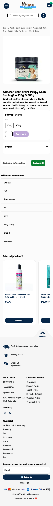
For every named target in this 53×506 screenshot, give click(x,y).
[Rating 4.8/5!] (6, 355)
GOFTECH (30, 498)
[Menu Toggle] (6, 6)
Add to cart (21, 134)
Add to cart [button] (19, 320)
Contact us (31, 382)
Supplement (8, 449)
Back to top (43, 336)
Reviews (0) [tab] (38, 163)
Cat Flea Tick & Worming (14, 425)
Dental (5, 441)
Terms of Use (32, 390)
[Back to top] (42, 333)
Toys (4, 457)
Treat (5, 433)
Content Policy (32, 402)
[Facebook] (10, 412)
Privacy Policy (32, 386)
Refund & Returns (34, 394)
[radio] (9, 125)
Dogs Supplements (24, 28)
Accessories (8, 453)
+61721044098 (8, 387)
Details (8, 146)
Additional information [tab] (14, 163)
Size (6, 120)
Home (5, 28)
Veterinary (7, 437)
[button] (26, 146)
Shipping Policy (33, 398)
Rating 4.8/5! (17, 354)
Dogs (12, 28)
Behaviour (7, 445)
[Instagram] (5, 412)
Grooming (7, 429)
